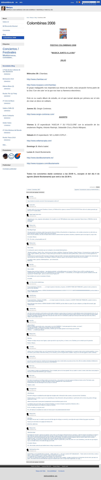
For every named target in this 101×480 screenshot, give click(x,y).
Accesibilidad (51, 471)
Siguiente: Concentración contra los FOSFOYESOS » (87, 189)
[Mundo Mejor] (11, 158)
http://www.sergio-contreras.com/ (40, 114)
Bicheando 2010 (8, 80)
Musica (97, 187)
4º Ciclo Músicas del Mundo (12, 131)
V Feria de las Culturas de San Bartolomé (11, 72)
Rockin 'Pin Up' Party (10, 95)
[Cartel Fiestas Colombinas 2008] (63, 38)
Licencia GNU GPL (46, 466)
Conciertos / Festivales (11, 50)
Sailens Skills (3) (8, 109)
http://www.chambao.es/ (37, 79)
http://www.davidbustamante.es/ (40, 158)
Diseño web (65, 466)
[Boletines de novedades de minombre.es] (77, 2)
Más (21, 2)
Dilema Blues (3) (8, 87)
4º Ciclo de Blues (8, 102)
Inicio (28, 17)
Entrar (72, 2)
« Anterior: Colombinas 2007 (33, 189)
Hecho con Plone (35, 466)
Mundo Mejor (56, 466)
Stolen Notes (7, 124)
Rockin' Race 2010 (9, 139)
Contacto (61, 471)
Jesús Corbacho (8, 117)
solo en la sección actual (89, 3)
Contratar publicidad (9, 169)
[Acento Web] (18, 158)
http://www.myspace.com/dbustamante (43, 163)
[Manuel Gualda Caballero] (5, 158)
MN (17, 2)
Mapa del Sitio (40, 471)
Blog (36, 17)
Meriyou (9, 7)
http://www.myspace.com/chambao (41, 85)
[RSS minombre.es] (79, 2)
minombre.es (7, 2)
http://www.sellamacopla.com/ (39, 141)
